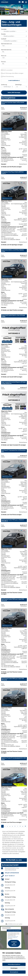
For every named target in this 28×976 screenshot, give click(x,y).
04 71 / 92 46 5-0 (10, 875)
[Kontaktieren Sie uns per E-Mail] (23, 2)
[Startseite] (4, 1)
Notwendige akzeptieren (14, 964)
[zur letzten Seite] (25, 826)
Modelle (3, 34)
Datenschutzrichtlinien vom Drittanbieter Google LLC (13, 937)
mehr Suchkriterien (14, 80)
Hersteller (3, 29)
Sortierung (4, 84)
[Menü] (26, 2)
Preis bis (3, 61)
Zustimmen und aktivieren (14, 943)
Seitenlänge (18, 84)
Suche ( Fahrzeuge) (14, 92)
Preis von (3, 55)
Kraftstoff (3, 39)
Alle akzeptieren (14, 972)
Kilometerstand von (6, 43)
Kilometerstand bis (6, 49)
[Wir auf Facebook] (19, 2)
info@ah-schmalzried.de (12, 872)
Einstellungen (14, 968)
